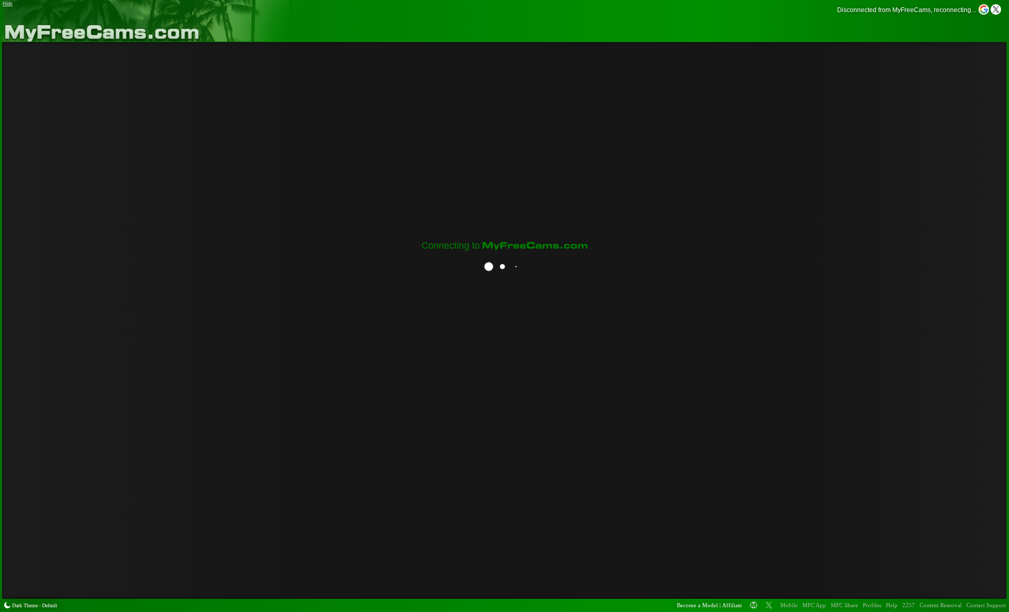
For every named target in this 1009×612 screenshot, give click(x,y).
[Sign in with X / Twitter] (996, 9)
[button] (984, 13)
